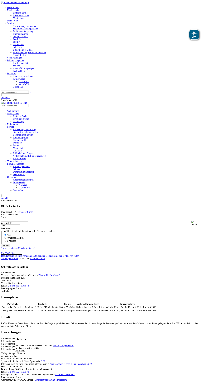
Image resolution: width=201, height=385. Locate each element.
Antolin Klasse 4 (64, 364)
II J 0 (43, 361)
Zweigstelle (6, 223)
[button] (195, 223)
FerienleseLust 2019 (82, 364)
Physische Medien (15, 238)
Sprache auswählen (10, 100)
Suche (4, 217)
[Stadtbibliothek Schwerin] (14, 2)
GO (31, 92)
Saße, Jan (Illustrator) (65, 374)
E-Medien (11, 240)
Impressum (62, 380)
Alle (9, 235)
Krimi (52, 364)
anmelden (5, 97)
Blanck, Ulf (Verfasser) (49, 275)
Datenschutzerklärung (45, 380)
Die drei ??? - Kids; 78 (18, 285)
